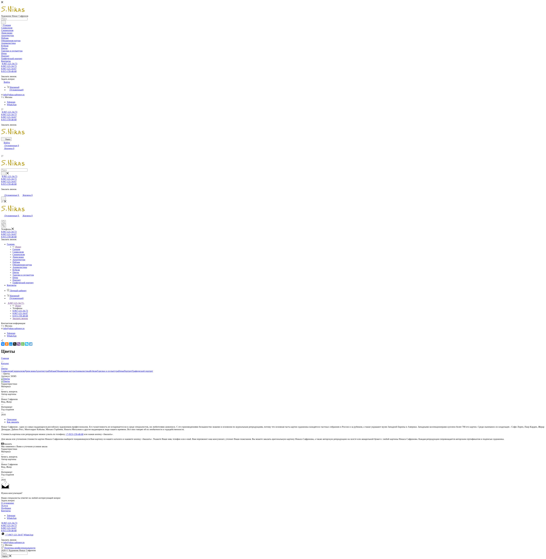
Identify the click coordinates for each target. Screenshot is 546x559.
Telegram (11, 102)
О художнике (7, 503)
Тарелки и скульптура (107, 371)
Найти (4, 556)
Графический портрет (142, 371)
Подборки (6, 508)
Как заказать (13, 422)
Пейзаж (52, 371)
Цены (121, 371)
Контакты (6, 511)
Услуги (4, 505)
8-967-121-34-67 (8, 69)
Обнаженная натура (65, 371)
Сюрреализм (18, 371)
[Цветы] (5, 379)
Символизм (6, 371)
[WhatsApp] (22, 344)
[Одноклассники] (7, 344)
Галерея (16, 249)
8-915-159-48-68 (8, 71)
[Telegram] (30, 344)
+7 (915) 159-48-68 (74, 434)
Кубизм (93, 371)
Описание (12, 419)
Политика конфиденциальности (19, 548)
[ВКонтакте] (3, 344)
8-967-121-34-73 (9, 63)
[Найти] (3, 22)
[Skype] (26, 344)
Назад (18, 247)
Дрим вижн (30, 371)
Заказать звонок (20, 318)
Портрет (128, 371)
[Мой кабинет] (2, 192)
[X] (14, 344)
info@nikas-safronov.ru (13, 94)
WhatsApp (11, 104)
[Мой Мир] (11, 344)
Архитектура (42, 371)
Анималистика (82, 371)
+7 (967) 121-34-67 (19, 535)
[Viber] (18, 344)
